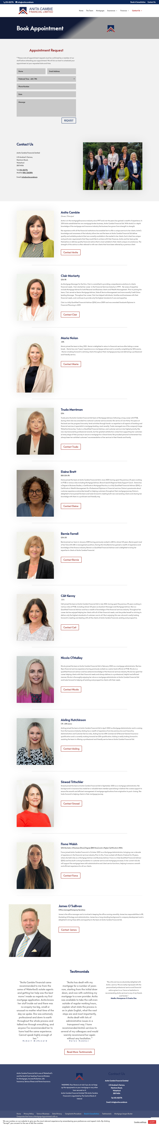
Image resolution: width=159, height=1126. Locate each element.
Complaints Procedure (73, 1113)
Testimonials (106, 1113)
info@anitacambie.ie (29, 177)
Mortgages (100, 11)
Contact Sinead (71, 803)
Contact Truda (70, 446)
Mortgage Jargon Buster (123, 1113)
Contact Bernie (71, 559)
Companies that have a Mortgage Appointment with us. (37, 1116)
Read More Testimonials (79, 1051)
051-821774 (23, 170)
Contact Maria (70, 364)
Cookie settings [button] (140, 1122)
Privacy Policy (29, 1113)
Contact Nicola (71, 689)
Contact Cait (69, 627)
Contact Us (152, 2)
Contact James (69, 929)
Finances (123, 11)
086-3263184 (28, 173)
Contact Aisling (71, 748)
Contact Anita (70, 252)
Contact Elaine (70, 506)
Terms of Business (43, 1113)
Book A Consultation (137, 2)
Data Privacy (57, 1113)
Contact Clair (70, 314)
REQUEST (68, 120)
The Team (89, 11)
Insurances (111, 11)
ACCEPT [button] (152, 1122)
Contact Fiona (70, 875)
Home (81, 11)
